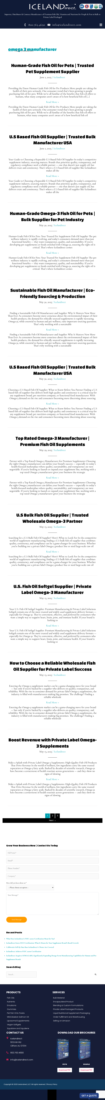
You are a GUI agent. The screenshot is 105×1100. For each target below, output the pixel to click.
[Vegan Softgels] (28, 1024)
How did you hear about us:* (16, 883)
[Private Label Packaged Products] (74, 1009)
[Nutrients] (28, 1001)
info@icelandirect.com (21, 1059)
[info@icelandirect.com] (7, 1060)
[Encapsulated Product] (74, 1001)
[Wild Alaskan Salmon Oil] (28, 1017)
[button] (101, 24)
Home (10, 51)
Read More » (52, 102)
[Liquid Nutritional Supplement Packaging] (74, 1013)
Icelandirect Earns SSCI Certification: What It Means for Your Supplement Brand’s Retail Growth (42, 943)
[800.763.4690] (7, 1052)
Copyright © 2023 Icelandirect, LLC (17, 1084)
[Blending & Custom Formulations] (74, 1005)
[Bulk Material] (74, 998)
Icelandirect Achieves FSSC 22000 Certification (23, 951)
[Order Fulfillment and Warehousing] (74, 1017)
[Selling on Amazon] (74, 1020)
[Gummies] (28, 1009)
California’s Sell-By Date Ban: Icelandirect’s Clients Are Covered (30, 947)
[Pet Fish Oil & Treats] (28, 1013)
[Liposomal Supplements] (28, 1020)
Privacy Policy (52, 1084)
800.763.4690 (17, 1052)
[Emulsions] (28, 1005)
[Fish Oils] (28, 998)
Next (52, 820)
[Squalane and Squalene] (28, 1028)
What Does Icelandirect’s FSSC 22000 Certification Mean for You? (30, 939)
